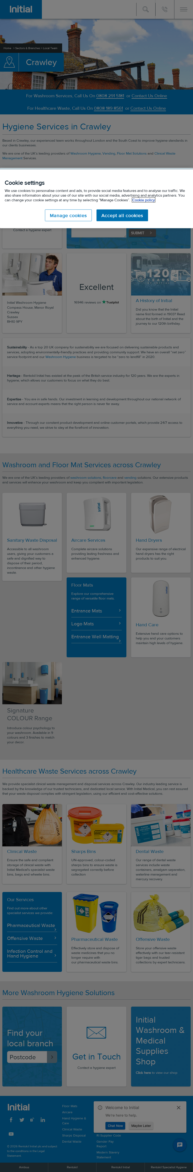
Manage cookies (68, 215)
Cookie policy (143, 200)
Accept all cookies (122, 215)
